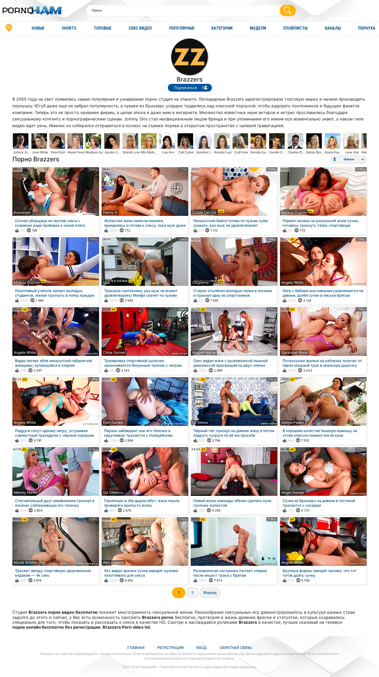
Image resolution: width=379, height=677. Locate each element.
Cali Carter (186, 152)
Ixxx (106, 282)
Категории (222, 28)
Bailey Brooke (315, 152)
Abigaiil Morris (204, 352)
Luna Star (352, 152)
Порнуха (366, 28)
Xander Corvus (278, 152)
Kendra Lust (223, 152)
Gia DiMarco (113, 492)
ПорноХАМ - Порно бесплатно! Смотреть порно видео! (181, 667)
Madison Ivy (94, 152)
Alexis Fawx (76, 152)
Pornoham (22, 212)
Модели (258, 28)
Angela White (292, 282)
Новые (38, 28)
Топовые (102, 28)
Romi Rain (58, 152)
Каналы (333, 28)
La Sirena (200, 422)
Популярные (181, 28)
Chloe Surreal (114, 352)
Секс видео (140, 28)
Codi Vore (241, 152)
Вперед (210, 592)
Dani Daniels (113, 422)
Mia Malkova (150, 152)
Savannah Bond (294, 352)
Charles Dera (297, 152)
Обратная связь (236, 647)
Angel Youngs (292, 492)
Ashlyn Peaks (292, 422)
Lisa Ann (168, 152)
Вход (201, 647)
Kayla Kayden (334, 152)
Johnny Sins (22, 152)
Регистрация (170, 647)
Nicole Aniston (26, 562)
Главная (9, 28)
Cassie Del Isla (204, 212)
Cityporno (200, 282)
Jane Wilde (40, 152)
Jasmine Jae (205, 152)
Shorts (69, 28)
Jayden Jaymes (113, 152)
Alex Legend (113, 562)
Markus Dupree (294, 212)
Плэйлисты (295, 28)
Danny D (110, 212)
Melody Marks (25, 492)
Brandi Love (131, 152)
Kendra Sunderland (260, 152)
